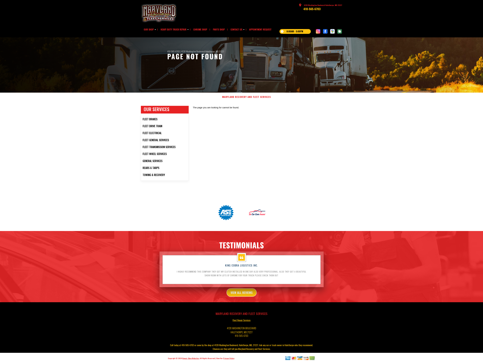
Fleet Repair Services (241, 320)
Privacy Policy (228, 358)
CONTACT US (236, 29)
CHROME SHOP (200, 29)
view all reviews (242, 292)
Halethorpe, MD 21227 (214, 51)
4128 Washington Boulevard (193, 51)
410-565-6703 (312, 9)
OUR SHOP (149, 29)
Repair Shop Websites (190, 358)
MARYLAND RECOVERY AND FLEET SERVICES (246, 97)
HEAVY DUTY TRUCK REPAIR (173, 29)
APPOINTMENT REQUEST (260, 29)
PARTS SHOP (219, 29)
